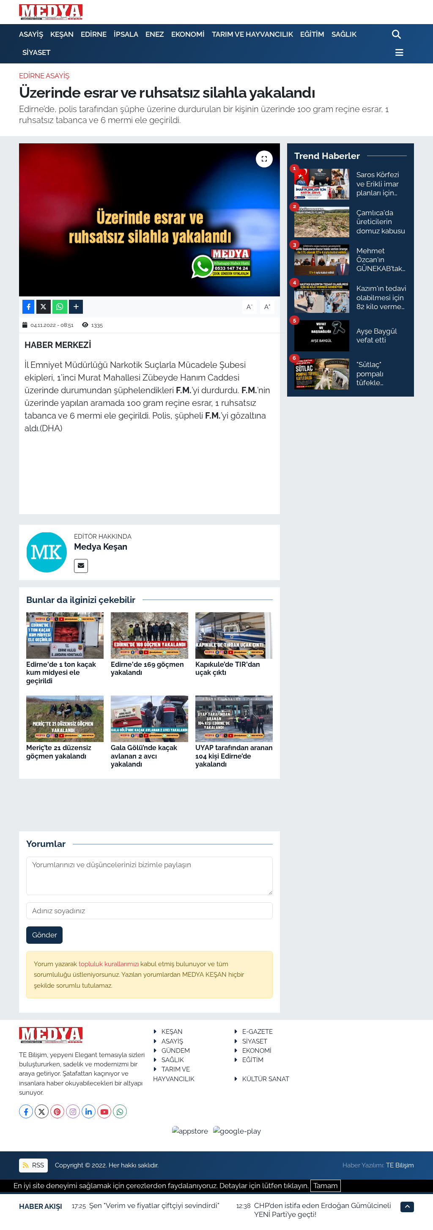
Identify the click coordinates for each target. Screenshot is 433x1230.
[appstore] (191, 1130)
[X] (42, 1111)
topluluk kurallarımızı (109, 963)
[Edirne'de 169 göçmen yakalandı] (149, 634)
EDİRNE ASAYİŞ (44, 75)
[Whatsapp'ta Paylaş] (59, 307)
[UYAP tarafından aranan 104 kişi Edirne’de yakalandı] (234, 718)
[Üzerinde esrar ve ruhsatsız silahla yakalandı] (149, 219)
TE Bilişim (400, 1165)
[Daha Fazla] (76, 307)
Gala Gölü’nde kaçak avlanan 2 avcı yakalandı (144, 756)
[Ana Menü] (398, 53)
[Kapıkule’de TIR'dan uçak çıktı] (234, 634)
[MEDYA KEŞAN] (50, 12)
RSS (37, 1165)
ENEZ (154, 34)
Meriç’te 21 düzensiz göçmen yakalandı (58, 752)
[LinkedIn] (89, 1111)
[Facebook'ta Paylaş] (28, 307)
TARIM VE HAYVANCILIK (252, 34)
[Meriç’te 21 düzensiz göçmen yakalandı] (65, 718)
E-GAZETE (257, 1031)
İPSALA (126, 34)
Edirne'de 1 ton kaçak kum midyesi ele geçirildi (61, 672)
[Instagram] (73, 1111)
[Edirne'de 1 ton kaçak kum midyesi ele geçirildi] (65, 634)
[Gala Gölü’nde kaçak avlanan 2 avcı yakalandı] (149, 718)
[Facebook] (26, 1111)
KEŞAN (62, 34)
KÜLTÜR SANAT (265, 1078)
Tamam (325, 1185)
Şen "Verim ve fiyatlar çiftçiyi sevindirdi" (154, 1205)
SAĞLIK (344, 34)
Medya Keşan (100, 547)
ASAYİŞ (31, 34)
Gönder (44, 935)
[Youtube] (104, 1111)
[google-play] (237, 1130)
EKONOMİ (188, 34)
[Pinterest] (57, 1111)
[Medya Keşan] (46, 552)
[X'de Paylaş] (43, 307)
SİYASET (36, 52)
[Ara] (397, 35)
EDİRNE (94, 34)
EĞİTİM (312, 34)
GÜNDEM (176, 1050)
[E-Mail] (81, 566)
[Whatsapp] (120, 1111)
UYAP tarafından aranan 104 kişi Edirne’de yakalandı (234, 756)
